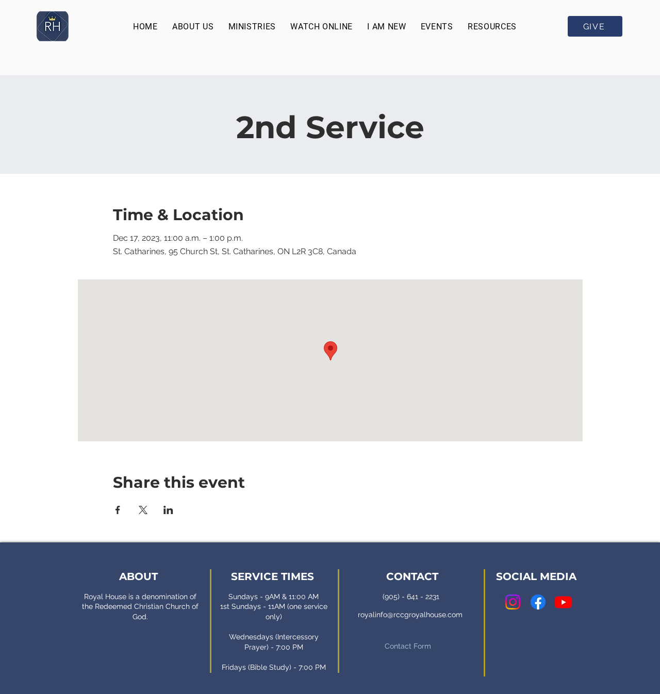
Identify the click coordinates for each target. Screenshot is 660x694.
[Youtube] (563, 602)
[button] (193, 27)
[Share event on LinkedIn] (168, 510)
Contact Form (408, 646)
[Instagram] (513, 602)
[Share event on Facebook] (118, 510)
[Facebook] (538, 602)
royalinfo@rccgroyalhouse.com (410, 614)
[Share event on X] (143, 510)
